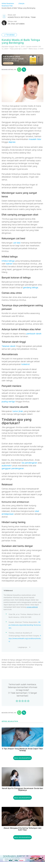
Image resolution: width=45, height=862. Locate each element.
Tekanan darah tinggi (14, 341)
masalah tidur (35, 139)
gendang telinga (30, 287)
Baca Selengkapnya (22, 758)
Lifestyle (21, 3)
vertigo (11, 401)
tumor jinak (18, 411)
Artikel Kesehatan (8, 3)
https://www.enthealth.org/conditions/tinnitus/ (25, 638)
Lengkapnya (22, 647)
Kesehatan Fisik (7, 6)
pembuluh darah (33, 333)
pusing (5, 401)
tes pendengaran (29, 463)
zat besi (16, 243)
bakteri (9, 264)
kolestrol (25, 364)
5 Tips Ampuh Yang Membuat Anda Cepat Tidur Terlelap (22, 750)
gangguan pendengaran (13, 468)
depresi (12, 142)
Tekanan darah (9, 346)
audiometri (6, 465)
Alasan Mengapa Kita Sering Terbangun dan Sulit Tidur (23, 829)
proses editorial (32, 607)
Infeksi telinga (8, 261)
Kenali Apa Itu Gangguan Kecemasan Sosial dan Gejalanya (22, 789)
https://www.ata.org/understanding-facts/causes (25, 625)
